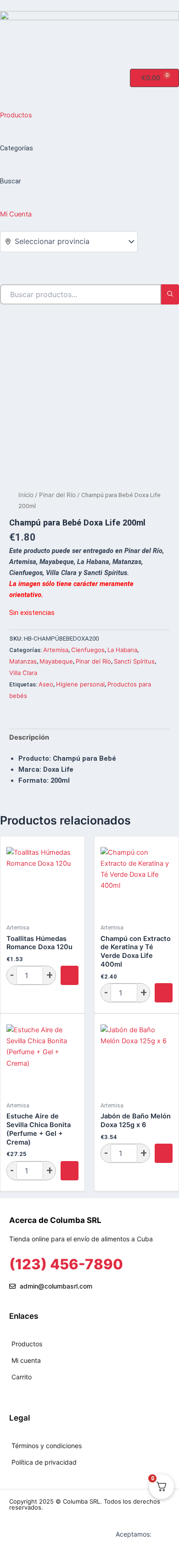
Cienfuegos (88, 649)
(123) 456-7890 (66, 1264)
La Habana (122, 649)
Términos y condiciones (46, 1445)
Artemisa (55, 649)
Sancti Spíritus (134, 661)
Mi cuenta (26, 1360)
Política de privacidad (44, 1462)
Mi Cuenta (16, 214)
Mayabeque (56, 661)
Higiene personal (80, 684)
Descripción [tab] (29, 737)
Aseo (46, 684)
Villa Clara (23, 672)
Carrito (21, 1377)
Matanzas (23, 661)
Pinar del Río (57, 494)
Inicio (26, 494)
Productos (16, 115)
